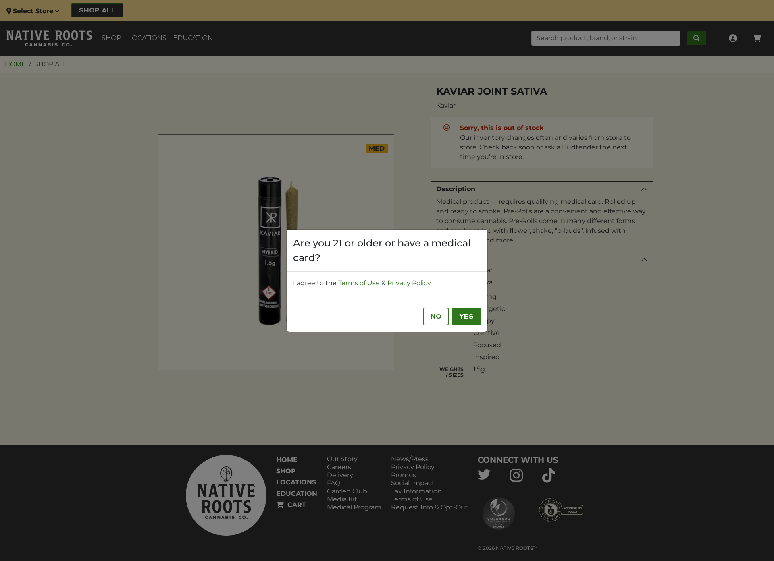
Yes (466, 317)
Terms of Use (359, 283)
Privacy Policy (409, 283)
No (436, 317)
